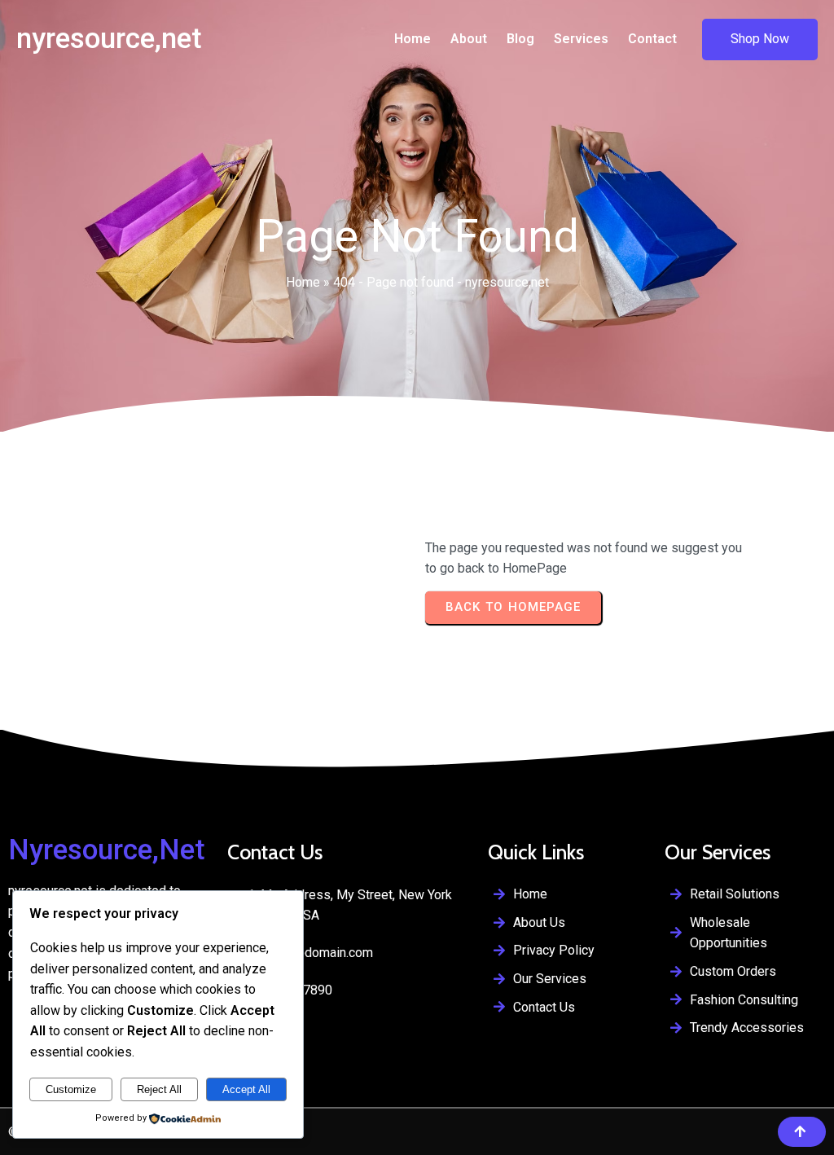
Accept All (246, 1089)
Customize (71, 1089)
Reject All (159, 1089)
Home (303, 282)
